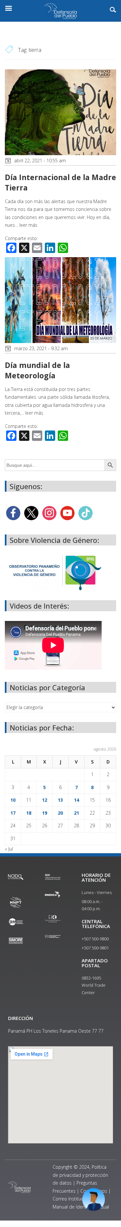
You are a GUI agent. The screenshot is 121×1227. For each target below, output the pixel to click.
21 (76, 813)
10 (12, 800)
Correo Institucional (73, 1199)
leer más (28, 225)
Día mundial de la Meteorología (37, 370)
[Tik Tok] (85, 513)
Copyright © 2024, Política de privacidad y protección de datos (80, 1175)
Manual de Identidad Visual (81, 1207)
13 (60, 800)
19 (44, 813)
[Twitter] (31, 513)
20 (60, 813)
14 (76, 800)
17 (12, 813)
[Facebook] (13, 513)
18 (28, 813)
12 (44, 800)
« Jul (9, 849)
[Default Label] (67, 513)
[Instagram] (49, 513)
